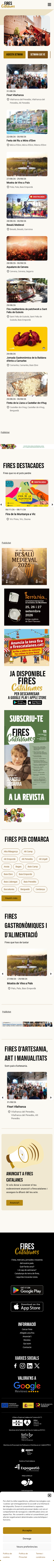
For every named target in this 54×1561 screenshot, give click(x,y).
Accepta (27, 1530)
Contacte (27, 1347)
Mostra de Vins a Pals (18, 182)
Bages (18, 866)
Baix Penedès (30, 882)
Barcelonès (9, 889)
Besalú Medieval (15, 225)
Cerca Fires (27, 1329)
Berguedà (25, 889)
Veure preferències (27, 1546)
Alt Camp (28, 851)
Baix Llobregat (10, 882)
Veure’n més (11, 898)
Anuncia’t (14, 1202)
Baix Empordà (25, 874)
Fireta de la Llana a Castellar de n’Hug (26, 403)
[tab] (15, 55)
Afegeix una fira (27, 1333)
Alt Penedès (27, 859)
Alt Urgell (43, 859)
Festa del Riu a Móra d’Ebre (21, 140)
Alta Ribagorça (11, 851)
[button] (49, 1495)
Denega (27, 1538)
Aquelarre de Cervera (17, 267)
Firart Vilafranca (15, 95)
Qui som (27, 1343)
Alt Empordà (9, 859)
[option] (27, 500)
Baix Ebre (8, 874)
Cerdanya (40, 889)
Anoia (6, 866)
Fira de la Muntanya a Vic (20, 514)
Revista (27, 1340)
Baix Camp (33, 866)
